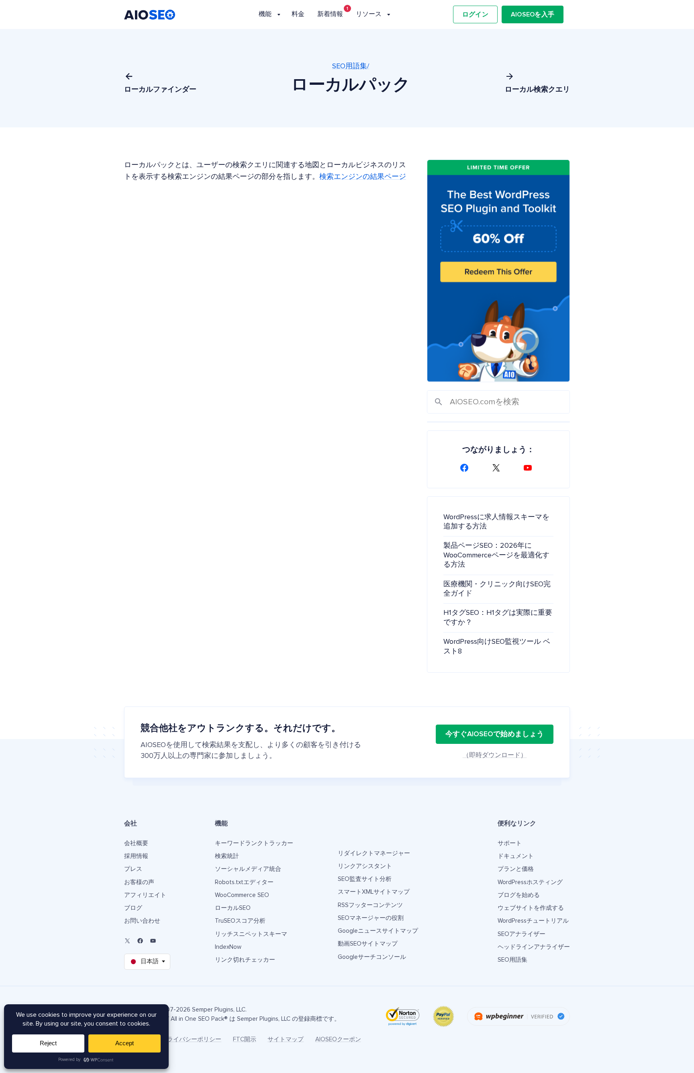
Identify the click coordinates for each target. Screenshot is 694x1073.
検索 (439, 402)
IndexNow (228, 947)
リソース (369, 14)
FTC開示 (244, 1039)
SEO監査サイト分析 (365, 879)
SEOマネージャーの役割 (371, 918)
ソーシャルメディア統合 (248, 869)
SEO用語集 (512, 960)
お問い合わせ (142, 921)
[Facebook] (466, 468)
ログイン (475, 14)
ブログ (133, 908)
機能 (265, 14)
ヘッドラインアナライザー (534, 947)
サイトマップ (285, 1039)
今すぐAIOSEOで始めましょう (494, 734)
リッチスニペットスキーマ (251, 934)
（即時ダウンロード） (495, 755)
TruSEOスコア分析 (240, 921)
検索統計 (227, 856)
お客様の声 (139, 882)
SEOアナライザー (521, 934)
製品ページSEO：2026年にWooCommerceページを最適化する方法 (496, 555)
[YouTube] (530, 468)
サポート (510, 843)
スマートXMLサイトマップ (374, 892)
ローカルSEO (233, 908)
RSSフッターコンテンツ (370, 905)
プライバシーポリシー (191, 1039)
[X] (498, 468)
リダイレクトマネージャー (374, 853)
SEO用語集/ (350, 66)
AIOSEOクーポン (338, 1039)
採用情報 (136, 856)
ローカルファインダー (160, 89)
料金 (298, 14)
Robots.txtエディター (244, 882)
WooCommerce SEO (242, 895)
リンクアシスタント (365, 866)
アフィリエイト (145, 895)
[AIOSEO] (149, 15)
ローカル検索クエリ (537, 89)
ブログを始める (519, 895)
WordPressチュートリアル (533, 921)
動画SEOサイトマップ (368, 944)
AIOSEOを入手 (532, 14)
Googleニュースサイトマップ (378, 931)
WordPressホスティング (530, 882)
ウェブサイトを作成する (531, 908)
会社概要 (136, 843)
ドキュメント (516, 856)
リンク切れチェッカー (245, 960)
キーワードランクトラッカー (254, 843)
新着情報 (330, 14)
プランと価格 (516, 869)
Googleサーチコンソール (372, 957)
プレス (133, 869)
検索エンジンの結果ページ (362, 176)
